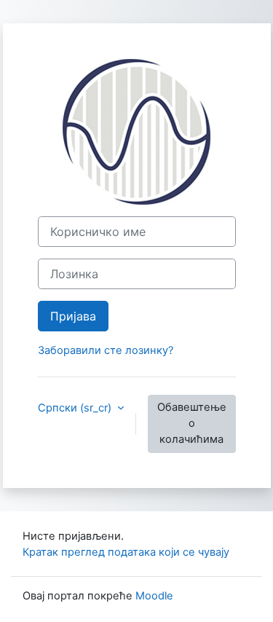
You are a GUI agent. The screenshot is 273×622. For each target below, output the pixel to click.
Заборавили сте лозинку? (105, 350)
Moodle (154, 595)
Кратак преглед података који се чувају (126, 552)
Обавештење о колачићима (191, 423)
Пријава (73, 316)
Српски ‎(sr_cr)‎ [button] (76, 407)
